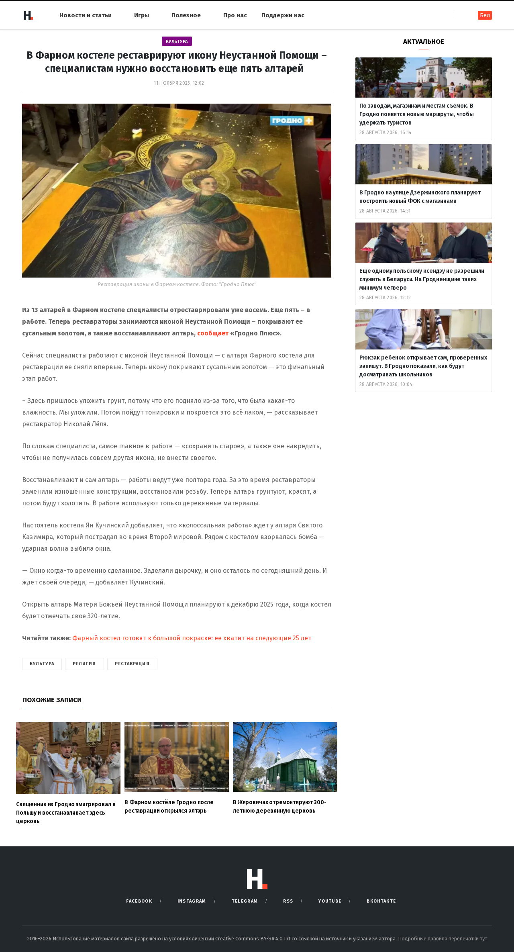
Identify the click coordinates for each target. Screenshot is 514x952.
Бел (485, 15)
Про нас (235, 15)
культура (42, 663)
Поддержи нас (282, 15)
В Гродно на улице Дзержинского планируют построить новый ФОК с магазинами (419, 196)
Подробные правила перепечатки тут (442, 939)
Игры (141, 15)
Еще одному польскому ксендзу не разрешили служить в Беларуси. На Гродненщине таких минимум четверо (421, 279)
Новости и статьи (85, 15)
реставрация (132, 663)
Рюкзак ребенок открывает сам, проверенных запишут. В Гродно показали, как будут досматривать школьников (423, 366)
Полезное (186, 15)
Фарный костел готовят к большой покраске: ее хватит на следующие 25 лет (191, 638)
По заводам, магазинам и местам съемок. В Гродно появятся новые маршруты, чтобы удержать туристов (416, 114)
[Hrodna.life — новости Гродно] (28, 15)
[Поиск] (461, 15)
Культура (177, 41)
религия (84, 663)
